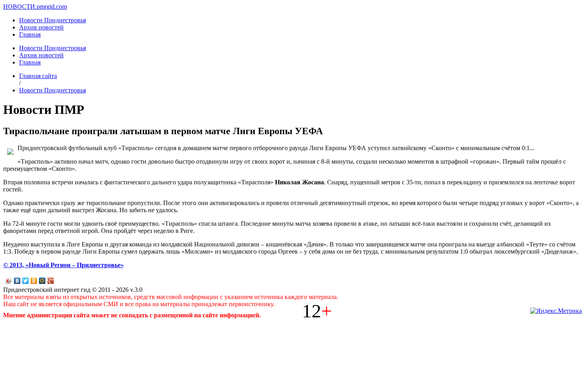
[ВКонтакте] (17, 281)
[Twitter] (25, 281)
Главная (30, 34)
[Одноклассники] (34, 281)
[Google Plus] (51, 281)
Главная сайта (38, 75)
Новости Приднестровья (52, 20)
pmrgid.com (52, 6)
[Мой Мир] (42, 281)
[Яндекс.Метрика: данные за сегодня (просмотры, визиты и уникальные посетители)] (556, 311)
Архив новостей (41, 27)
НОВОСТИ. (20, 6)
